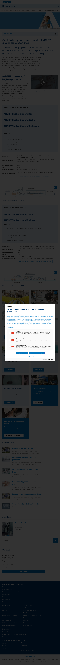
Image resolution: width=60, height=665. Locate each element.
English (9, 306)
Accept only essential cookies (36, 353)
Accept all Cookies (22, 353)
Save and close (30, 356)
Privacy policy (10, 327)
